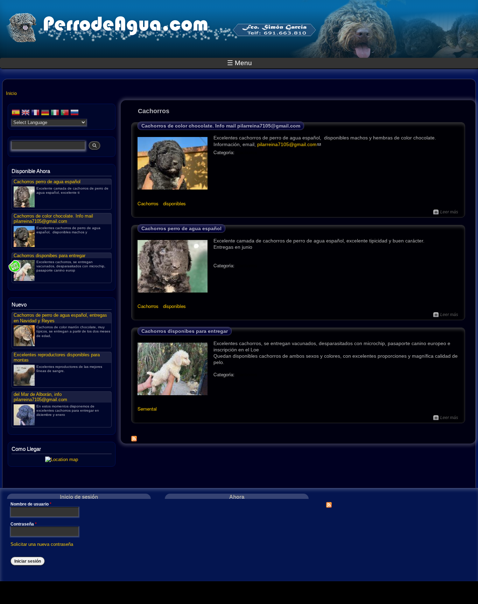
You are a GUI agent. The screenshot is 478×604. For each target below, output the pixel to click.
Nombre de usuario (30, 504)
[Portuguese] (65, 113)
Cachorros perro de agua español (181, 228)
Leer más (445, 212)
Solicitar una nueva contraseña (41, 544)
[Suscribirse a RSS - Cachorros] (134, 437)
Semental (147, 408)
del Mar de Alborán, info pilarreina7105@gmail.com (40, 397)
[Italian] (55, 113)
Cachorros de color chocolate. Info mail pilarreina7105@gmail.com (220, 126)
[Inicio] (162, 34)
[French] (35, 113)
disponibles (174, 203)
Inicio (11, 93)
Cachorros (246, 152)
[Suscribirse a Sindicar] (329, 503)
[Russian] (74, 113)
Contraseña (23, 524)
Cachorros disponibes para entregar (184, 331)
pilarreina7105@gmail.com (287, 144)
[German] (45, 113)
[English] (25, 113)
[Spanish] (16, 113)
